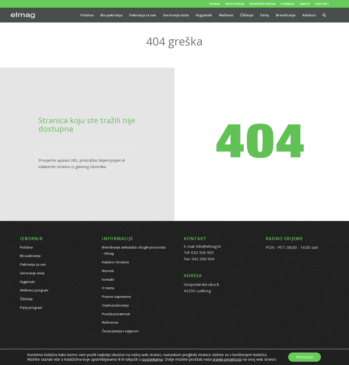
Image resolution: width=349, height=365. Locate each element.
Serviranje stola (32, 273)
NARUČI (305, 4)
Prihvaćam (304, 357)
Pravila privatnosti (116, 314)
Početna (26, 247)
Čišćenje (26, 299)
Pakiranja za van (33, 264)
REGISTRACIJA (234, 4)
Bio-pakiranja (30, 255)
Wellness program (34, 290)
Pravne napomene (116, 296)
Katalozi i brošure (115, 262)
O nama (108, 288)
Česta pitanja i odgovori (120, 331)
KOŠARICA (287, 4)
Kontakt (108, 279)
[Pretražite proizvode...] (324, 15)
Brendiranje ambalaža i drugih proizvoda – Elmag (133, 250)
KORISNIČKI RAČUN (262, 4)
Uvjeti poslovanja (115, 305)
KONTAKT (322, 4)
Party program (31, 307)
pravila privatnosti (227, 359)
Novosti (108, 270)
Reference (110, 322)
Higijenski (27, 281)
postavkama (152, 359)
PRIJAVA (214, 4)
